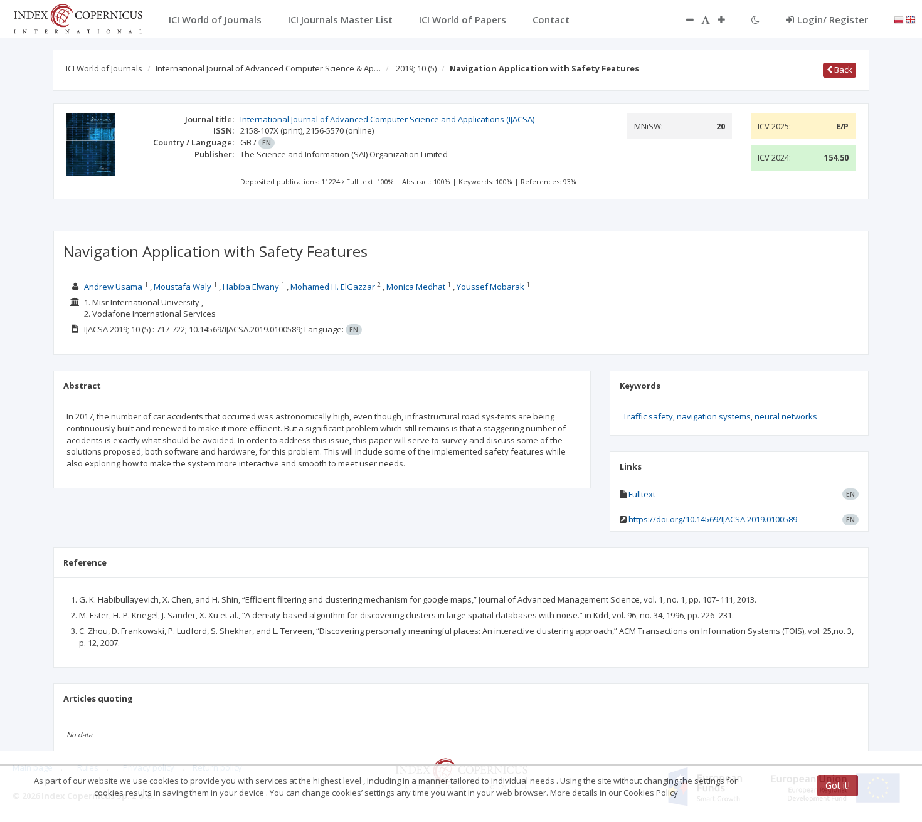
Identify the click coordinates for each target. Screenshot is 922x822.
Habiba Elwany (251, 286)
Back (842, 69)
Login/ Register (832, 19)
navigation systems (714, 416)
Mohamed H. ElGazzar (332, 286)
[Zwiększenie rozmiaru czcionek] (727, 19)
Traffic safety (648, 416)
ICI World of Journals (104, 68)
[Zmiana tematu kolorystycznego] (755, 19)
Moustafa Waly (182, 286)
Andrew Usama (113, 286)
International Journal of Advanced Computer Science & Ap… (268, 68)
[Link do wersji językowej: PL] (899, 18)
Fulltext (641, 494)
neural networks (786, 416)
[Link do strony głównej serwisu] (78, 17)
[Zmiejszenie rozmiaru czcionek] (683, 19)
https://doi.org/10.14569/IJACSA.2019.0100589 (712, 519)
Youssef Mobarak (490, 286)
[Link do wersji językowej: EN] (911, 18)
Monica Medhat (415, 286)
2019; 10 (416, 68)
